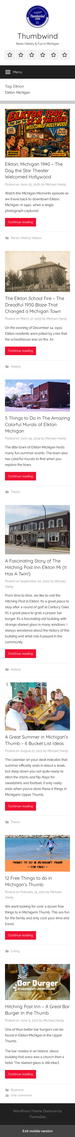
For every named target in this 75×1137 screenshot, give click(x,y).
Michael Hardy (55, 184)
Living (15, 951)
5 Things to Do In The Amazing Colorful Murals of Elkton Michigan (37, 424)
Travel (15, 492)
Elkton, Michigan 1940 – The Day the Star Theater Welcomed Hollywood (34, 170)
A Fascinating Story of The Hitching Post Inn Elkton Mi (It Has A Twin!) (36, 567)
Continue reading (20, 222)
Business (17, 1090)
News (15, 238)
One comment (21, 1095)
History (25, 238)
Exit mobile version (37, 1131)
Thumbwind (37, 36)
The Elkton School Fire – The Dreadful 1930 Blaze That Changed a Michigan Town (34, 304)
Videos (36, 238)
